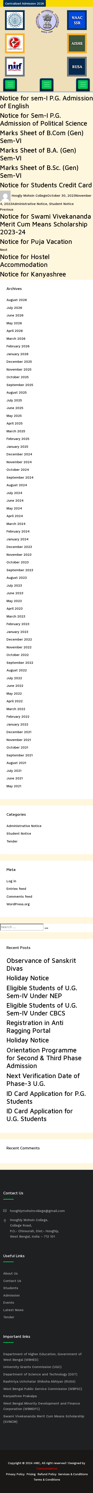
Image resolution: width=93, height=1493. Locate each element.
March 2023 (15, 616)
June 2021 (14, 778)
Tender (12, 841)
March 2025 (15, 431)
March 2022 (15, 709)
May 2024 (14, 508)
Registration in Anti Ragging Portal (34, 1026)
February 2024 (18, 531)
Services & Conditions (73, 1474)
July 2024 (14, 493)
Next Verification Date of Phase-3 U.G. (43, 1079)
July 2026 (14, 308)
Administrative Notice (29, 204)
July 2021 (13, 771)
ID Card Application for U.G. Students (39, 1114)
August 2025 (16, 392)
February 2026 (17, 346)
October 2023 (17, 562)
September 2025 (19, 385)
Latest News (13, 1310)
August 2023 (16, 578)
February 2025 (17, 439)
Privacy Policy (15, 1474)
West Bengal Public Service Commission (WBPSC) (42, 1389)
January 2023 (17, 632)
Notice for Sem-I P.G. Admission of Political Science (43, 119)
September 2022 (19, 663)
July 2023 (14, 586)
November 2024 (19, 462)
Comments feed (19, 897)
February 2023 (17, 624)
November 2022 (19, 647)
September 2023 (19, 570)
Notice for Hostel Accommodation (25, 260)
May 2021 (13, 786)
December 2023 (19, 547)
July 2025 (14, 400)
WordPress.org (18, 904)
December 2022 (19, 639)
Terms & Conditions (47, 1479)
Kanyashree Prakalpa (20, 1396)
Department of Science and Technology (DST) (40, 1374)
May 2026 (14, 323)
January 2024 (17, 539)
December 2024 (19, 454)
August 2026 (16, 300)
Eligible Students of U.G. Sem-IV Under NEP (41, 991)
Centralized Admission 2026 (24, 3)
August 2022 (16, 670)
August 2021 (16, 763)
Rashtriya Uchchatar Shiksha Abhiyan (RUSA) (39, 1381)
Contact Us (12, 1281)
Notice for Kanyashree (33, 274)
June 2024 (15, 501)
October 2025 (17, 377)
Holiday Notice (27, 978)
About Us (10, 1273)
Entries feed (16, 889)
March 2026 (15, 339)
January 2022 (17, 724)
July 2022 (14, 678)
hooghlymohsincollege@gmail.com (37, 1211)
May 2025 (14, 416)
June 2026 (14, 315)
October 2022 (17, 655)
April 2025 (14, 423)
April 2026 (14, 331)
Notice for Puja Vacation (36, 241)
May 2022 (14, 694)
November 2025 (18, 369)
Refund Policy (46, 1474)
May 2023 (14, 601)
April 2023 (14, 609)
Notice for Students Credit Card (46, 185)
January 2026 (17, 354)
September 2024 (20, 477)
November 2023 (19, 555)
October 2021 (17, 747)
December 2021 (18, 732)
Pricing (31, 1474)
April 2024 (14, 516)
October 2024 (17, 470)
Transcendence (46, 1468)
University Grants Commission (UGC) (32, 1367)
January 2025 (17, 447)
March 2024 (16, 524)
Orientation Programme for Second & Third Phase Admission (44, 1057)
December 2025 (19, 362)
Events (8, 1303)
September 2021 (19, 755)
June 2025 (14, 408)
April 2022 (14, 701)
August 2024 (16, 485)
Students (10, 1288)
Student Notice (61, 204)
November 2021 (18, 740)
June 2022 (14, 686)
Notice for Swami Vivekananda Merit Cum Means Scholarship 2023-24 (45, 224)
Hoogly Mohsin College (29, 196)
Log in (11, 881)
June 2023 (14, 593)
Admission (11, 1295)
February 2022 (17, 717)
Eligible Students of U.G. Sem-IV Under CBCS (41, 1009)
